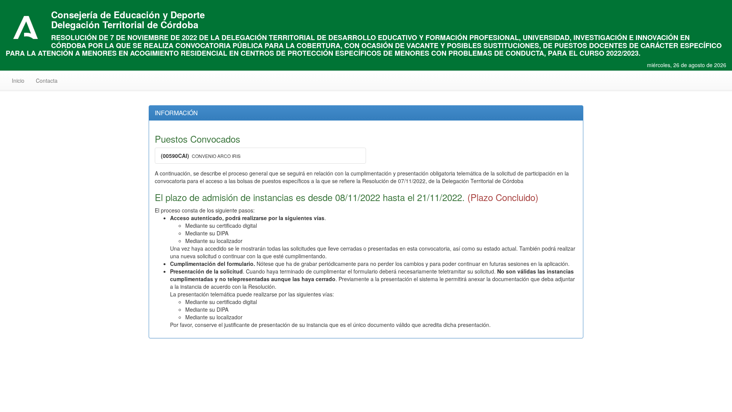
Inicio (21, 80)
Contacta (47, 80)
